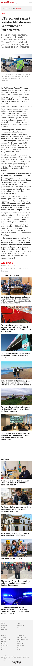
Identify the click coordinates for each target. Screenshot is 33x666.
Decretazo (4, 271)
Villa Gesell (4, 645)
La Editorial (20, 625)
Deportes (4, 629)
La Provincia (5, 265)
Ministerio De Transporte (8, 268)
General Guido (5, 639)
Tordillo (3, 637)
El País (19, 648)
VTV (12, 265)
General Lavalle (21, 637)
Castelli (3, 648)
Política (3, 623)
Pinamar (3, 643)
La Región (20, 643)
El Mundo (20, 650)
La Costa (3, 641)
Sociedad (18, 8)
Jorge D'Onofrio (23, 268)
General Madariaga (22, 639)
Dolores (3, 635)
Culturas (3, 627)
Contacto (20, 627)
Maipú (19, 641)
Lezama (3, 650)
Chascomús (20, 635)
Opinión (19, 623)
